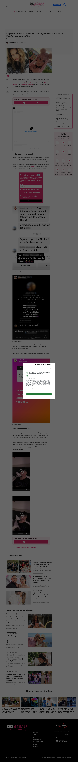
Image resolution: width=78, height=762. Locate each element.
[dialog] (39, 381)
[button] (39, 378)
